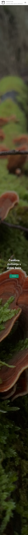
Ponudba (14, 276)
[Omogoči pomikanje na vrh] (25, 532)
